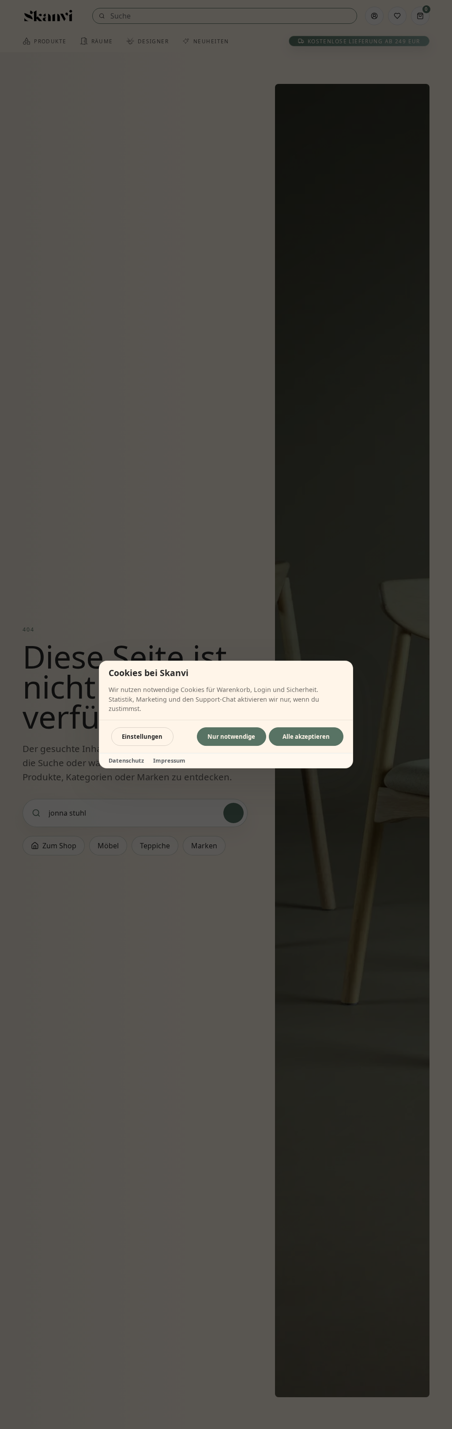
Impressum (169, 760)
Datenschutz (126, 760)
